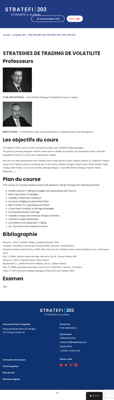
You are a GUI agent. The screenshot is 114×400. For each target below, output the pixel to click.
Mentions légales (11, 379)
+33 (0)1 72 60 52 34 (70, 350)
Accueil (6, 35)
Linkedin (75, 365)
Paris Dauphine (10, 366)
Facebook (61, 365)
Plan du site (9, 372)
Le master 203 (18, 35)
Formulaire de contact (14, 359)
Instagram (71, 365)
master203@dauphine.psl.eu (73, 342)
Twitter (66, 365)
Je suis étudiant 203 (48, 18)
